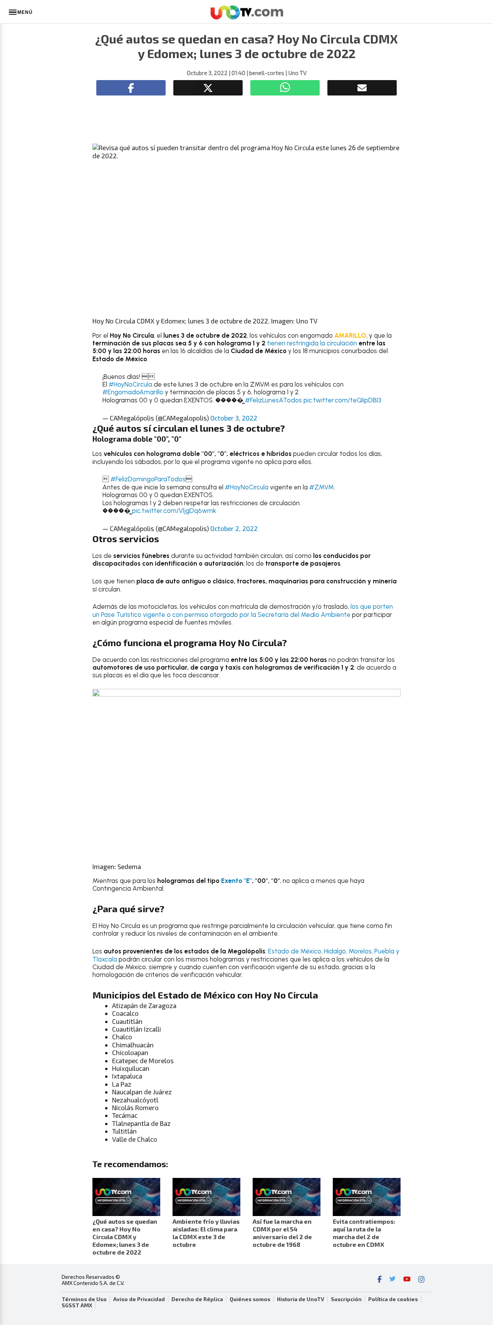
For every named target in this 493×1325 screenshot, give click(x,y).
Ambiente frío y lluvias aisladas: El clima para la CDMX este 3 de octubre (206, 1233)
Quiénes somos (250, 1299)
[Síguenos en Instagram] (421, 1280)
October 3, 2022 (233, 418)
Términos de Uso (84, 1299)
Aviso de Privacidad (139, 1299)
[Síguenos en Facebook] (380, 1280)
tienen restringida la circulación (313, 343)
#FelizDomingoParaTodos (148, 479)
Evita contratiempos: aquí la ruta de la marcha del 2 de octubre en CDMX (364, 1233)
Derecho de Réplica (197, 1299)
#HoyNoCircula (130, 384)
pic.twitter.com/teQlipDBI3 (342, 400)
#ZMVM (321, 487)
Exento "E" (236, 880)
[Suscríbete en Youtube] (406, 1280)
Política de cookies (393, 1299)
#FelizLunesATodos (273, 400)
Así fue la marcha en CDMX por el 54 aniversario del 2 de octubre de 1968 (282, 1233)
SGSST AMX (77, 1305)
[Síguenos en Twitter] (392, 1280)
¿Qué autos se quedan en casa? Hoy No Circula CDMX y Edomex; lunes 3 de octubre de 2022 (124, 1237)
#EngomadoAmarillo (132, 392)
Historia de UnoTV (300, 1299)
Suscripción (346, 1299)
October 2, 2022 (234, 528)
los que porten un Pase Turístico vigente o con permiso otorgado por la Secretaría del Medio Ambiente (242, 610)
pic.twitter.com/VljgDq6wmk (174, 510)
